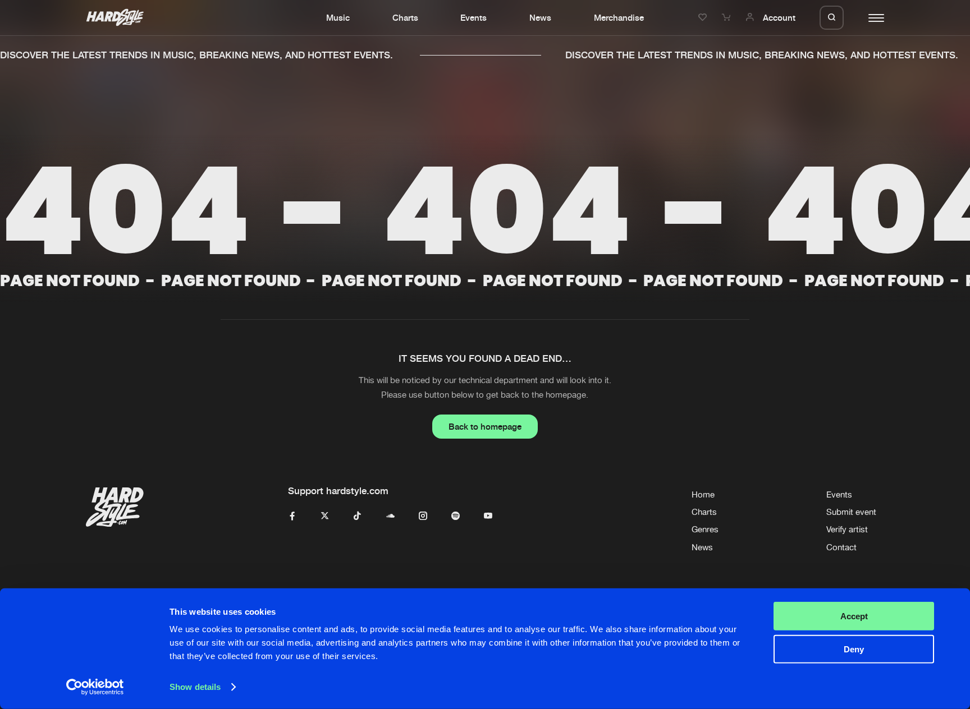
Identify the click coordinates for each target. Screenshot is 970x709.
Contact (841, 547)
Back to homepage (485, 426)
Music (338, 17)
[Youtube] (488, 516)
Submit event (851, 512)
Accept (854, 616)
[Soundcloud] (390, 516)
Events (473, 17)
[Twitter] (325, 516)
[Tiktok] (357, 516)
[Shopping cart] (727, 17)
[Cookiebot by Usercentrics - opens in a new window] (95, 687)
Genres (705, 529)
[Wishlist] (704, 17)
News (540, 17)
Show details (195, 687)
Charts (405, 17)
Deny (854, 648)
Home (703, 494)
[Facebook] (292, 516)
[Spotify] (455, 516)
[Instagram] (423, 516)
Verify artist (847, 529)
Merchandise (619, 17)
